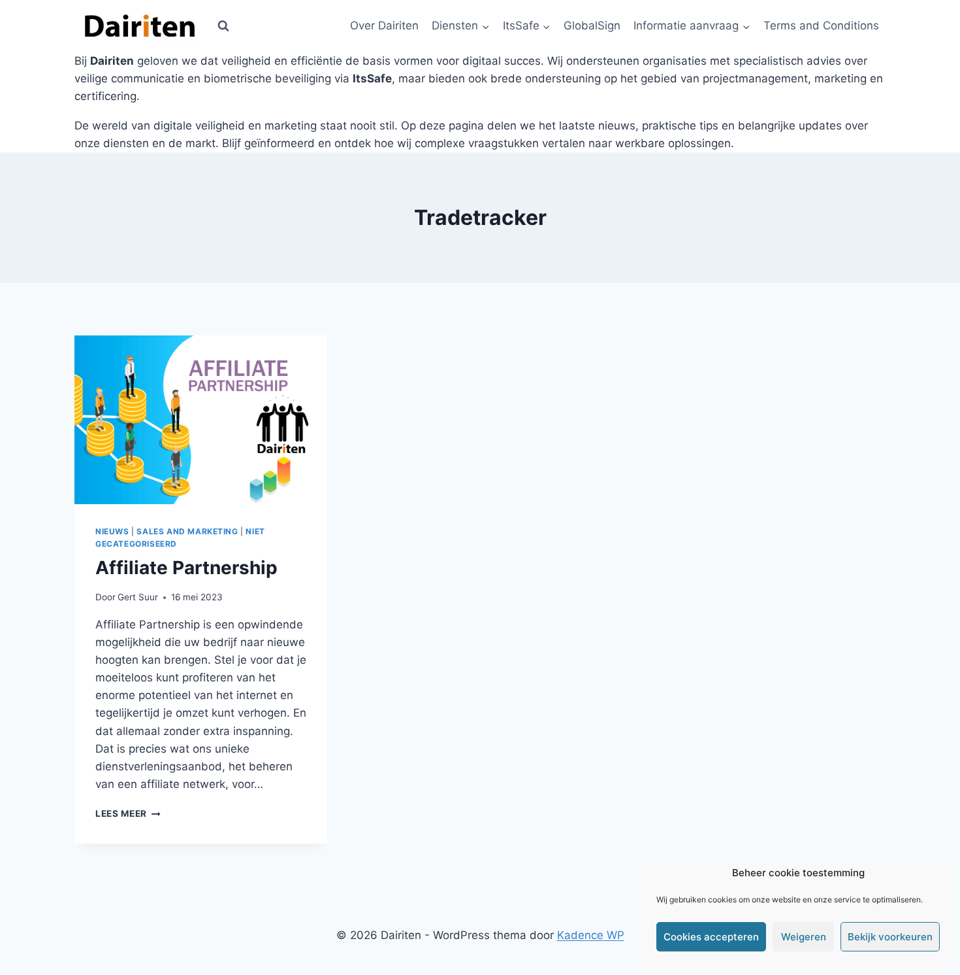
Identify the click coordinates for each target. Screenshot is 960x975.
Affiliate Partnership (186, 567)
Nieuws (112, 531)
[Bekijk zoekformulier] (223, 26)
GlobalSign (592, 25)
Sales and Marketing (187, 531)
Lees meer (128, 813)
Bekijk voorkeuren (890, 937)
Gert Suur (138, 597)
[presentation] (200, 419)
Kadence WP (590, 935)
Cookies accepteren (711, 937)
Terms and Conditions (821, 25)
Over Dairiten (384, 25)
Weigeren (803, 937)
